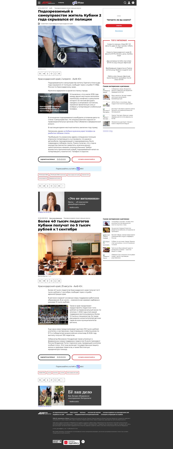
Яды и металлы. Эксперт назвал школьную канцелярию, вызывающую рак (121, 97)
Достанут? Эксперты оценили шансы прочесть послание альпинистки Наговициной (123, 110)
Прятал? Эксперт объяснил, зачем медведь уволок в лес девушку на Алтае (122, 117)
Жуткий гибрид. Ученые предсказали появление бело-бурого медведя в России (123, 236)
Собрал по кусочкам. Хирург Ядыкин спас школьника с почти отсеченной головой (123, 243)
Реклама (82, 412)
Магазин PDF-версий (94, 412)
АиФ (49, 276)
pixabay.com (42, 69)
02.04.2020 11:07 (43, 8)
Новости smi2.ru (44, 212)
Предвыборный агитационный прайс (87, 414)
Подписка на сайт (58, 414)
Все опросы (119, 30)
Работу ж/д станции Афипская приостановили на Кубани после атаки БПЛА (119, 78)
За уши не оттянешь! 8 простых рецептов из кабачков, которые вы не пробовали (123, 229)
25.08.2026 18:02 (43, 218)
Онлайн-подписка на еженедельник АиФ (116, 412)
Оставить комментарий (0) (86, 159)
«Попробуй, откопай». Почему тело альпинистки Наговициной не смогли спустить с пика (123, 223)
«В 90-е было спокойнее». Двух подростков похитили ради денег (122, 102)
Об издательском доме (60, 412)
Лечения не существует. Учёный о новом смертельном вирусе (122, 122)
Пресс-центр (74, 412)
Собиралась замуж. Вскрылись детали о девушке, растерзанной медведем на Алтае (122, 90)
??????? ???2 (107, 131)
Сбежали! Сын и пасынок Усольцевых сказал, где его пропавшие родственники (123, 256)
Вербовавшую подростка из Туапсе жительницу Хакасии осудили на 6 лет (119, 70)
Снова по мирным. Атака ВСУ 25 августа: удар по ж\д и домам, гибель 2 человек (119, 45)
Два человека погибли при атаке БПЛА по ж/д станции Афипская (119, 62)
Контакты (69, 414)
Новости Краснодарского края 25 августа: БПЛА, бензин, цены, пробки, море (119, 53)
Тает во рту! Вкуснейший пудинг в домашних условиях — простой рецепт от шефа (122, 249)
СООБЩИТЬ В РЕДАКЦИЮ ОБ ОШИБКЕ (112, 414)
